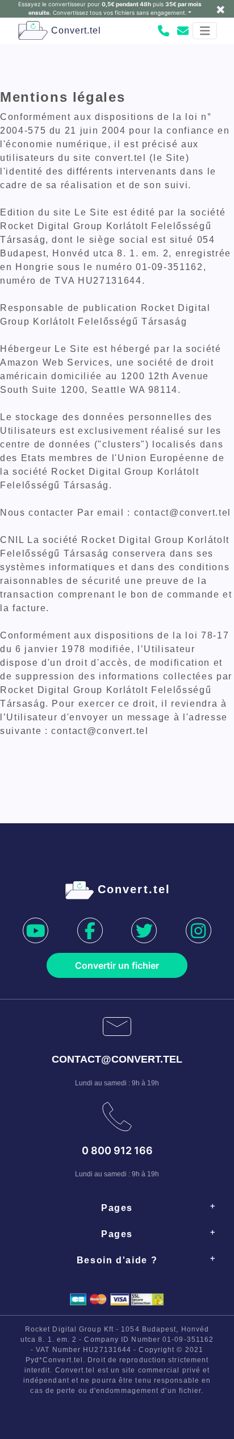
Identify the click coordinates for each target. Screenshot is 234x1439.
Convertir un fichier (117, 965)
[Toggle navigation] (205, 31)
